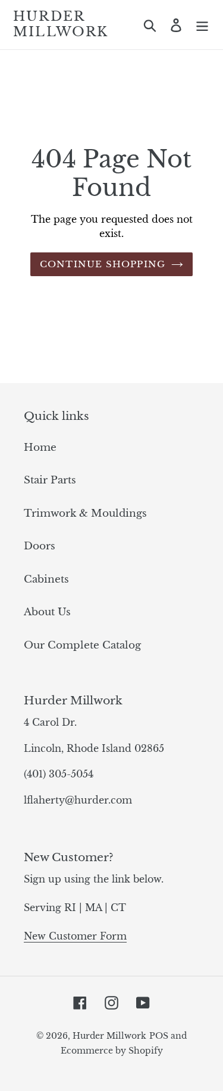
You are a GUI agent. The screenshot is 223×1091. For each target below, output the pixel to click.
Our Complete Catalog (82, 645)
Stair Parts (50, 480)
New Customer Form (75, 936)
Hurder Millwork (61, 24)
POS (158, 1035)
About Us (47, 612)
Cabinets (46, 579)
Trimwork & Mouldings (85, 513)
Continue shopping (102, 264)
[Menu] (202, 25)
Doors (39, 546)
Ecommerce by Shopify (112, 1050)
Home (40, 447)
